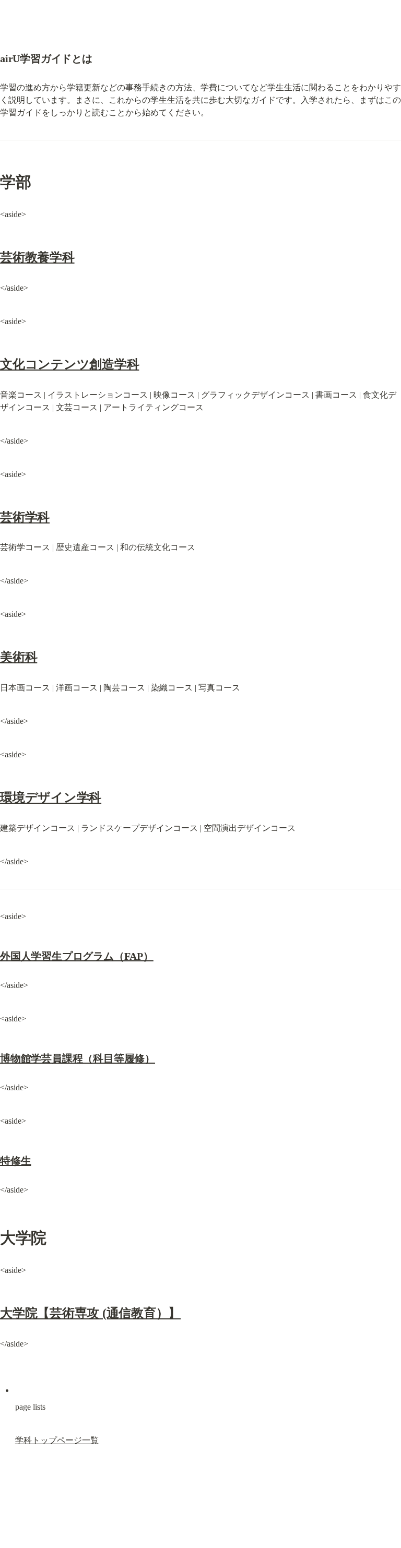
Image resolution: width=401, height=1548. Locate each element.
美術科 (18, 657)
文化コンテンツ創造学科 (69, 364)
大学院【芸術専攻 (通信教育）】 (90, 1313)
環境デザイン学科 (50, 797)
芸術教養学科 (37, 257)
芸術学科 (25, 517)
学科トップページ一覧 (57, 1440)
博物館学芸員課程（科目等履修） (77, 1058)
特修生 (15, 1160)
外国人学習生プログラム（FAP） (77, 956)
